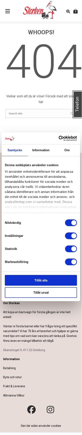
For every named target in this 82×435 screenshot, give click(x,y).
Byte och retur (12, 377)
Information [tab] (40, 150)
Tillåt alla (40, 280)
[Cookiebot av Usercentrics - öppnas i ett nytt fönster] (59, 138)
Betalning (9, 368)
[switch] (71, 235)
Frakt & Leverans (14, 386)
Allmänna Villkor (14, 395)
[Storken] (36, 9)
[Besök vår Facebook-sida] (31, 410)
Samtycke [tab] (15, 150)
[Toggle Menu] (8, 11)
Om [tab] (67, 150)
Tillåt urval (41, 292)
